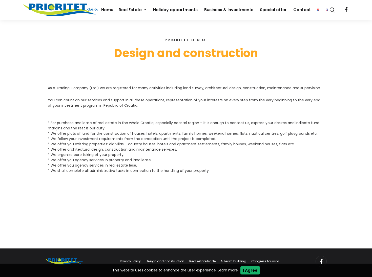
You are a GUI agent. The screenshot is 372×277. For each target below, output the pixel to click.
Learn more (228, 270)
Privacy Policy (130, 261)
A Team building (233, 261)
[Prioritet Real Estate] (61, 10)
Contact (302, 10)
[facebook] (346, 9)
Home (107, 10)
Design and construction (165, 261)
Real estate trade (202, 261)
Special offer (273, 10)
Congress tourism (265, 261)
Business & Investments (228, 10)
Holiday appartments (175, 10)
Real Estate (130, 10)
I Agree (250, 270)
